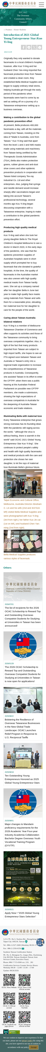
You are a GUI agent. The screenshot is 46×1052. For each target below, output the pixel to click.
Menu (41, 4)
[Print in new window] (39, 47)
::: (4, 30)
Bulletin (23, 30)
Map (29, 941)
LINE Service (40, 942)
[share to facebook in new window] (23, 47)
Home (16, 30)
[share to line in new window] (28, 47)
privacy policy (27, 1041)
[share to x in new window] (34, 47)
